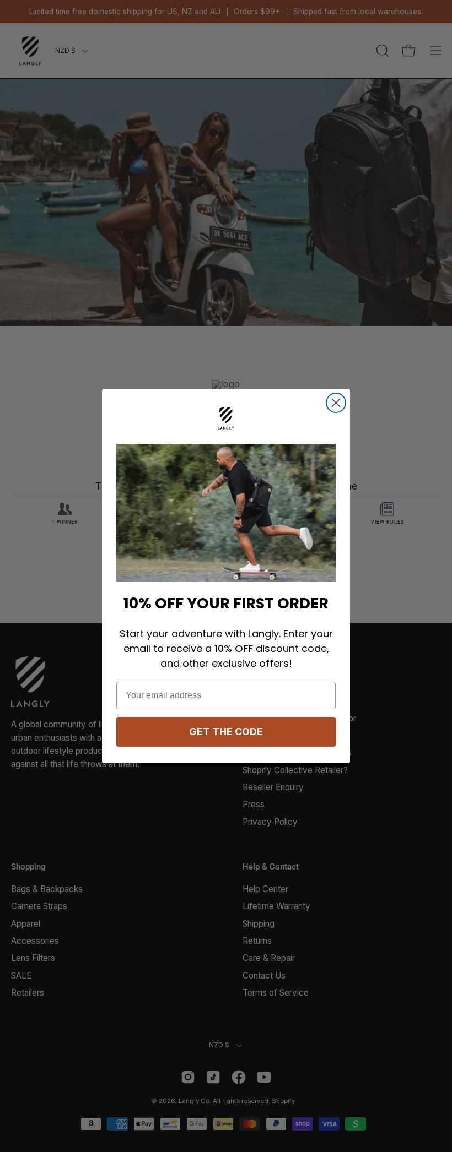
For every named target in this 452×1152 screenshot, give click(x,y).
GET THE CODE (226, 731)
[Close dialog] (336, 402)
